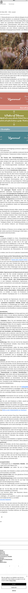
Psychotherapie (4, 554)
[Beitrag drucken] (1, 517)
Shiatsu (2, 558)
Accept (13, 584)
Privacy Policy (12, 580)
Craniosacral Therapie (6, 556)
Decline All (13, 587)
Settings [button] (14, 590)
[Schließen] (26, 577)
